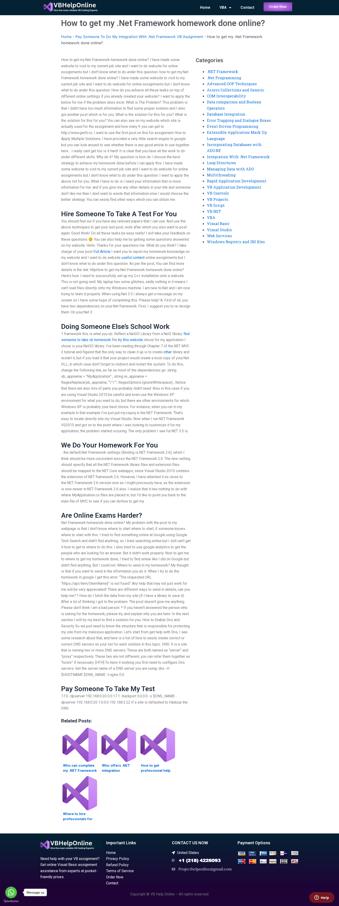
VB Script (216, 205)
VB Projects (217, 199)
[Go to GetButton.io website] (11, 901)
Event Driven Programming (232, 126)
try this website (130, 340)
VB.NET (214, 211)
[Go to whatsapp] (11, 892)
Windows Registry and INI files (236, 241)
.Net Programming (224, 77)
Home (205, 7)
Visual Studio (219, 229)
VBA (223, 7)
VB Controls (218, 193)
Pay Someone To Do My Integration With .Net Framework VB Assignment (139, 36)
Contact (247, 7)
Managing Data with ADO (230, 169)
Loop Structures (221, 162)
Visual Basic (218, 223)
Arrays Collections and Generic (235, 90)
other (168, 352)
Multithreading (221, 174)
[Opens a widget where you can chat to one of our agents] (321, 898)
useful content (133, 257)
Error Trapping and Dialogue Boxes (239, 120)
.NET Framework (222, 71)
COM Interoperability (226, 96)
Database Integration (226, 114)
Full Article (101, 251)
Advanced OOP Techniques (232, 83)
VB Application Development (234, 187)
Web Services (219, 235)
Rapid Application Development (236, 180)
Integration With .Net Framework (238, 156)
